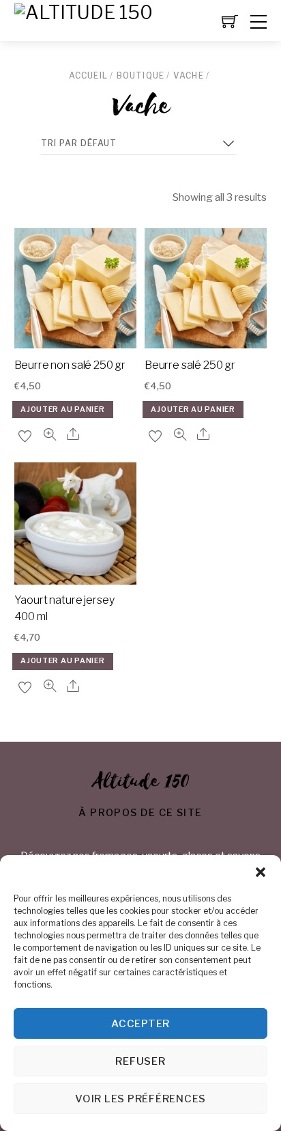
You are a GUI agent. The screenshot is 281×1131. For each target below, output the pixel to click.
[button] (260, 872)
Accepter (140, 1024)
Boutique (141, 75)
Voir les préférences (140, 1099)
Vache (188, 75)
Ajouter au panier (62, 409)
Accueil (88, 75)
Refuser (140, 1061)
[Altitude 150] (83, 12)
